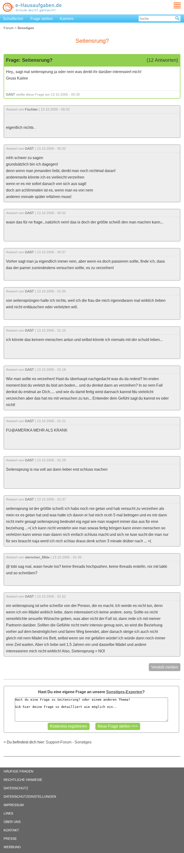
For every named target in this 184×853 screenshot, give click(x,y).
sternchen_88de (37, 557)
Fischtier (31, 109)
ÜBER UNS (12, 822)
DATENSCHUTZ (16, 788)
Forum (9, 28)
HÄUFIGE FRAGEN (18, 771)
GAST (10, 94)
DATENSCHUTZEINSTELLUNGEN (30, 796)
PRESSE (10, 839)
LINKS (8, 813)
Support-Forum (58, 742)
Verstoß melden (164, 667)
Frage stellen (41, 19)
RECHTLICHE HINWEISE (23, 780)
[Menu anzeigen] (171, 5)
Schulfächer (13, 19)
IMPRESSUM (14, 805)
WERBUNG (12, 847)
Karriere (67, 19)
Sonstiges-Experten (124, 692)
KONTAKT (11, 830)
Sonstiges (83, 742)
